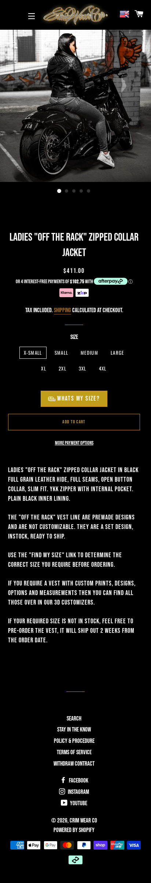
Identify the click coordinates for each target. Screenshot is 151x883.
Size (74, 337)
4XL (103, 368)
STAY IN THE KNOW (74, 729)
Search (74, 718)
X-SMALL (33, 352)
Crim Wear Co (83, 820)
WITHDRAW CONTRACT (74, 763)
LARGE (117, 352)
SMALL (62, 352)
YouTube (78, 803)
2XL (62, 368)
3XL (82, 368)
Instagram (78, 792)
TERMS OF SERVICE (74, 752)
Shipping (62, 310)
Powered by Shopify (74, 830)
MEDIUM (89, 352)
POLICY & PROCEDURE (74, 741)
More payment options (74, 443)
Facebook (78, 780)
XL (43, 368)
